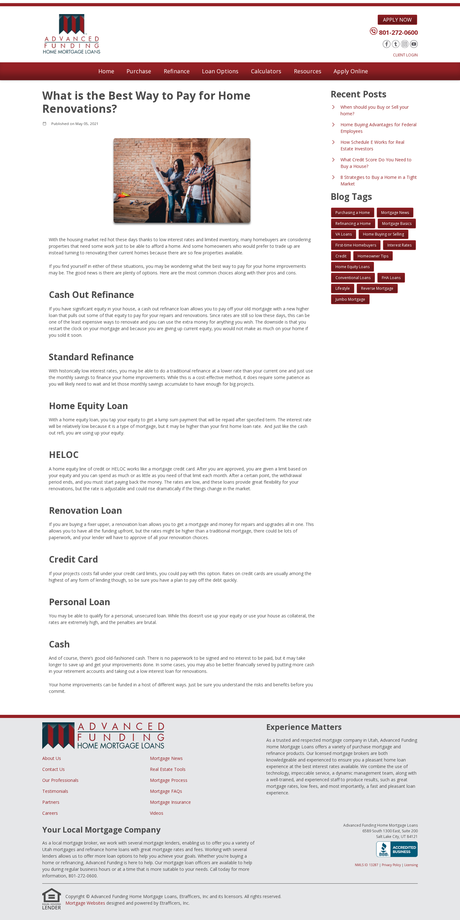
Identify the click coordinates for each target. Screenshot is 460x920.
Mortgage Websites (85, 903)
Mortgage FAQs (166, 791)
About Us (51, 758)
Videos (156, 813)
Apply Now (397, 19)
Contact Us (53, 769)
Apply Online (351, 71)
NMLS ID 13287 (366, 865)
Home (106, 71)
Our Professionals (60, 780)
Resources (307, 71)
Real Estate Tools (168, 769)
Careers (50, 813)
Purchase (138, 71)
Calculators (266, 71)
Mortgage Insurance (170, 802)
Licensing (411, 865)
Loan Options (220, 71)
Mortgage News (166, 758)
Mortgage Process (168, 780)
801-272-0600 (398, 32)
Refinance (177, 71)
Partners (50, 802)
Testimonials (55, 791)
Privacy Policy (391, 865)
